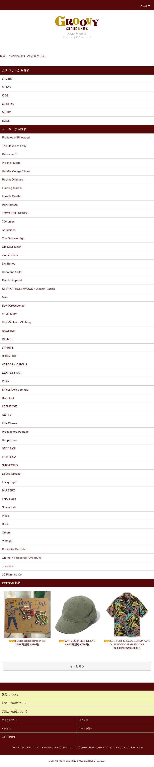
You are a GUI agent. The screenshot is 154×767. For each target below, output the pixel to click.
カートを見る (85, 728)
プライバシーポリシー (115, 747)
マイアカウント (9, 720)
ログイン (6, 728)
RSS (133, 747)
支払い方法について (29, 747)
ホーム (14, 747)
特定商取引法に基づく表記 (90, 747)
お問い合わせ (8, 736)
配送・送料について (51, 747)
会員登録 (83, 720)
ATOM (140, 747)
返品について (69, 747)
